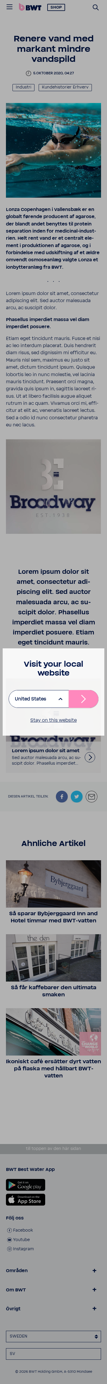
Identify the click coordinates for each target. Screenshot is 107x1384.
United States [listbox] (30, 699)
